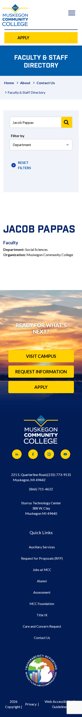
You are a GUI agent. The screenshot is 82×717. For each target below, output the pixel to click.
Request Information (41, 371)
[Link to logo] (41, 670)
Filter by (17, 136)
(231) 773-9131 (59, 474)
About (25, 83)
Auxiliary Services (42, 547)
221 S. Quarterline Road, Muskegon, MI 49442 (29, 477)
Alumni (42, 581)
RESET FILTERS (23, 165)
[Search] (66, 122)
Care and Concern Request (42, 626)
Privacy (31, 704)
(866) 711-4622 (41, 489)
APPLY (23, 37)
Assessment (42, 592)
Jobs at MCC (42, 570)
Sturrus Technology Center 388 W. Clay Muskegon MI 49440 (41, 508)
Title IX (42, 615)
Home (9, 83)
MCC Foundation (42, 604)
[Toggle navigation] (71, 13)
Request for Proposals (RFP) (42, 558)
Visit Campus (41, 356)
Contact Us (46, 83)
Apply (41, 387)
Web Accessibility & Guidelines (60, 704)
